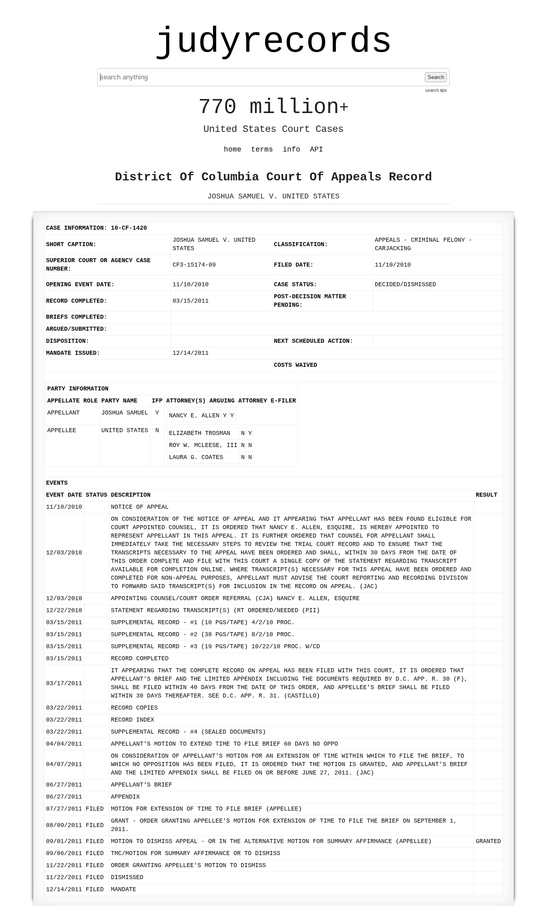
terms (262, 150)
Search (436, 77)
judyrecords (273, 42)
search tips (436, 90)
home (232, 150)
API (316, 150)
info (291, 150)
